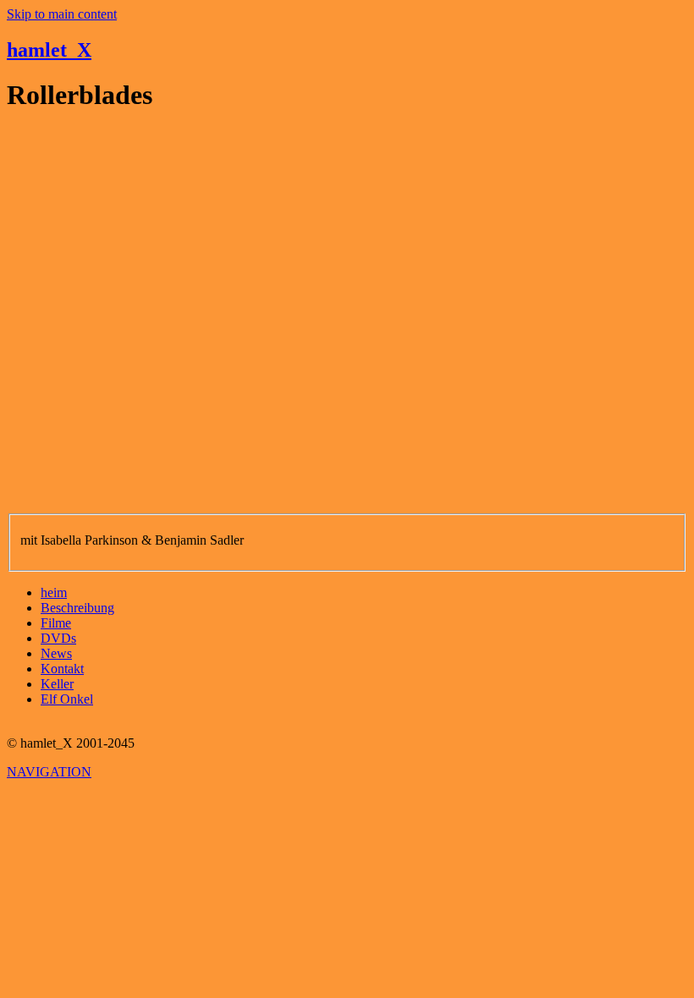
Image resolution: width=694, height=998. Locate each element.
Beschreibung (77, 607)
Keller (57, 684)
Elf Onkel (67, 699)
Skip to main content (62, 14)
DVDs (58, 638)
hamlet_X (49, 50)
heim (54, 592)
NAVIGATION (49, 772)
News (56, 653)
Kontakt (62, 668)
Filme (56, 623)
